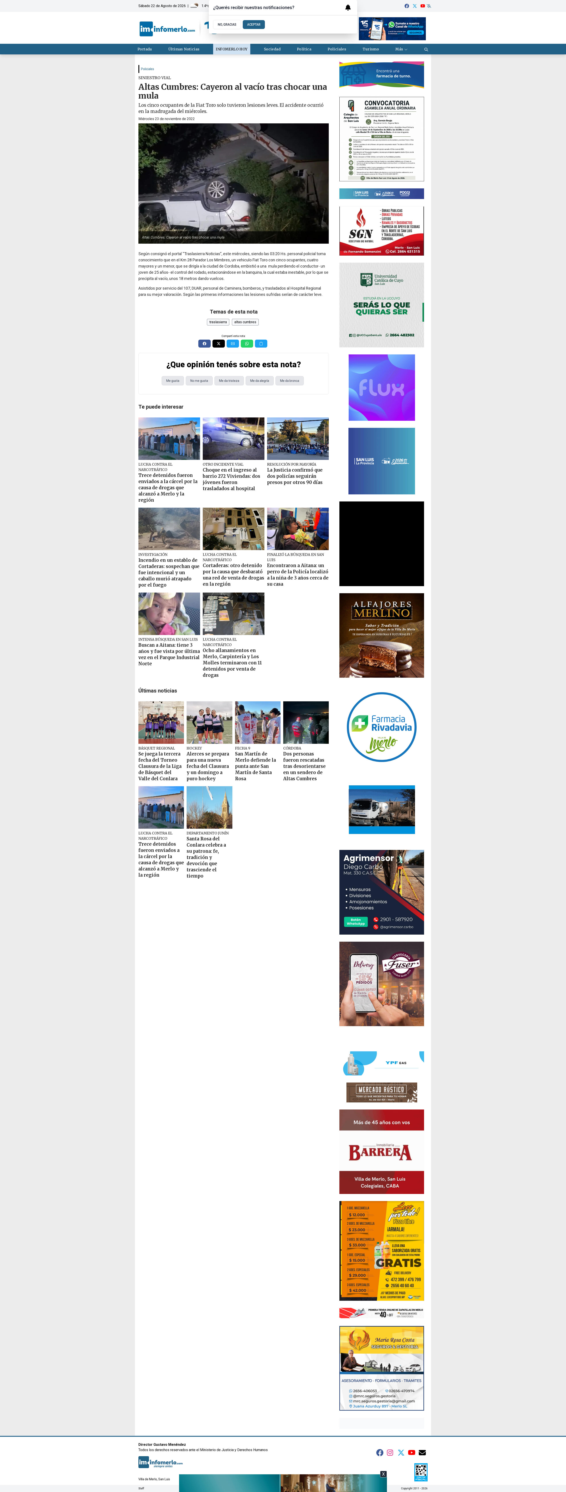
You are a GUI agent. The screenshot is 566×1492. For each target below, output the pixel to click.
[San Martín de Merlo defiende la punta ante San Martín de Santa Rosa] (258, 722)
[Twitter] (415, 6)
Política (304, 49)
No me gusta (199, 381)
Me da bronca (289, 381)
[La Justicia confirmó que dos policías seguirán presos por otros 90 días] (298, 438)
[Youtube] (423, 6)
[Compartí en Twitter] (218, 344)
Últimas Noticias (183, 49)
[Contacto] (422, 1452)
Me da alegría (259, 381)
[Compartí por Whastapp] (247, 344)
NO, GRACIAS (227, 24)
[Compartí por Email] (233, 344)
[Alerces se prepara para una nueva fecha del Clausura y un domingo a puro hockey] (209, 722)
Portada (145, 49)
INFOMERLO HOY (231, 49)
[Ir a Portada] (179, 28)
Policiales (337, 49)
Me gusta (172, 381)
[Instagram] (390, 1452)
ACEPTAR (253, 24)
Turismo (371, 49)
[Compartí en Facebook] (204, 344)
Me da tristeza (229, 381)
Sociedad (272, 49)
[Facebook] (407, 6)
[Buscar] (426, 49)
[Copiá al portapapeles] (261, 344)
